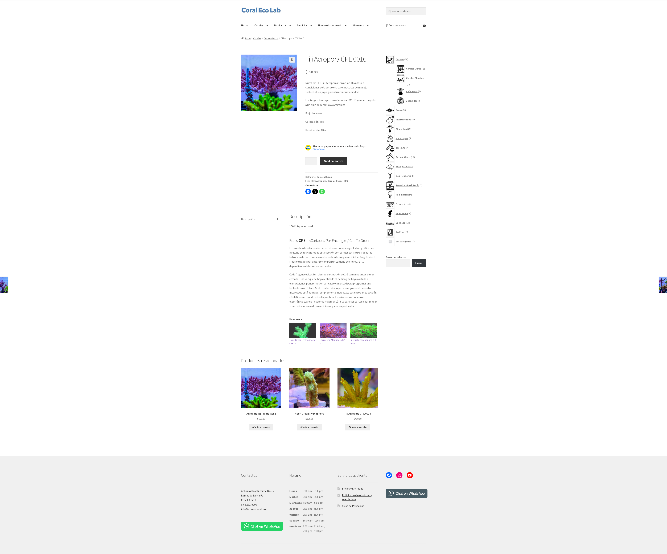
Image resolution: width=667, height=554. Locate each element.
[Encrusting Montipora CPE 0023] (363, 330)
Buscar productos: (396, 257)
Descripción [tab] (248, 219)
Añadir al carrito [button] (261, 427)
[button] (292, 60)
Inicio (248, 38)
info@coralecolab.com (254, 509)
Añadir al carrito (334, 161)
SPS (346, 180)
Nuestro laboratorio (330, 25)
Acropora (321, 180)
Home (244, 25)
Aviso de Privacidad (353, 506)
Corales (258, 25)
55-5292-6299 (249, 504)
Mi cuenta (358, 25)
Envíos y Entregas (352, 488)
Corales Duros (271, 38)
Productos (280, 25)
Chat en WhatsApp (265, 526)
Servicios (302, 25)
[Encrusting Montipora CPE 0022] (333, 330)
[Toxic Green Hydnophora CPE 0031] (302, 330)
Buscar (418, 262)
